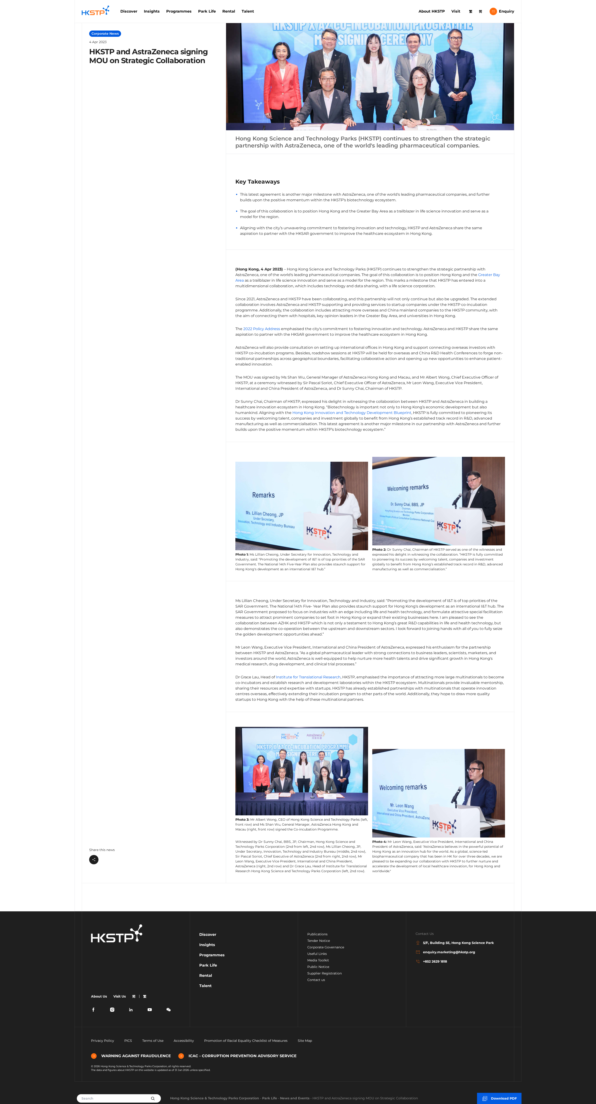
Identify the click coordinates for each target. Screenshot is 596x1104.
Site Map (305, 1041)
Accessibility (184, 1041)
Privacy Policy (102, 1041)
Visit (455, 11)
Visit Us (119, 996)
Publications (317, 934)
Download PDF (504, 1098)
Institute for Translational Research (308, 677)
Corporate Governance (325, 947)
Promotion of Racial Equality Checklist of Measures (246, 1041)
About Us (99, 996)
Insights (152, 11)
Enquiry (506, 11)
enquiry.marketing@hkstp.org (449, 952)
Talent (248, 11)
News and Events (294, 1098)
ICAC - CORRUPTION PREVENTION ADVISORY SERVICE (243, 1056)
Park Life (207, 11)
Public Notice (318, 967)
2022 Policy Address (261, 329)
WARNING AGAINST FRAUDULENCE (136, 1056)
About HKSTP (432, 11)
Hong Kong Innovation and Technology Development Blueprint (351, 412)
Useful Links (317, 954)
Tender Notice (318, 941)
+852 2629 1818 (435, 961)
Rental (228, 11)
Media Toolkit (318, 960)
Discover (128, 11)
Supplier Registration (324, 973)
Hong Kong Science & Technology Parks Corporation (214, 1098)
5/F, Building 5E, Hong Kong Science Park (458, 943)
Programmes (179, 11)
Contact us (316, 980)
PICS (128, 1041)
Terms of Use (152, 1041)
